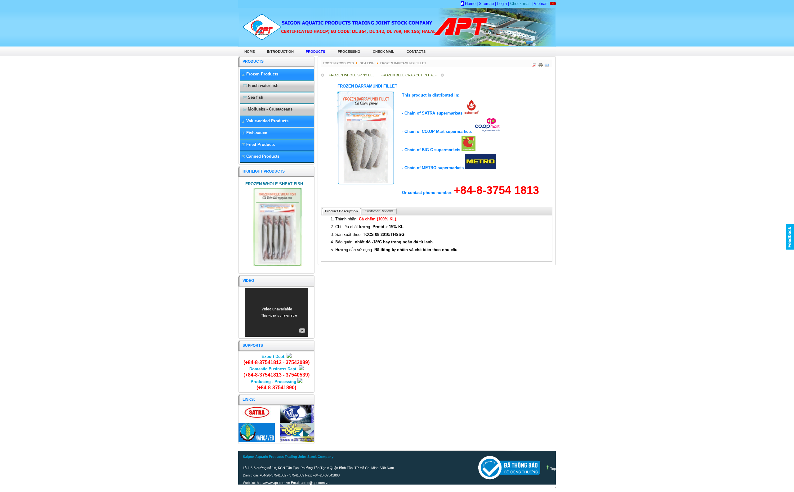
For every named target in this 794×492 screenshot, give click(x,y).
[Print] (540, 63)
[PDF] (534, 63)
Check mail (519, 3)
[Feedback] (790, 236)
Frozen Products (338, 63)
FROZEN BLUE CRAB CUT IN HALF (409, 75)
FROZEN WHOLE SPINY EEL (351, 75)
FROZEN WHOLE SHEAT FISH (274, 184)
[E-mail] (546, 63)
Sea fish (367, 63)
